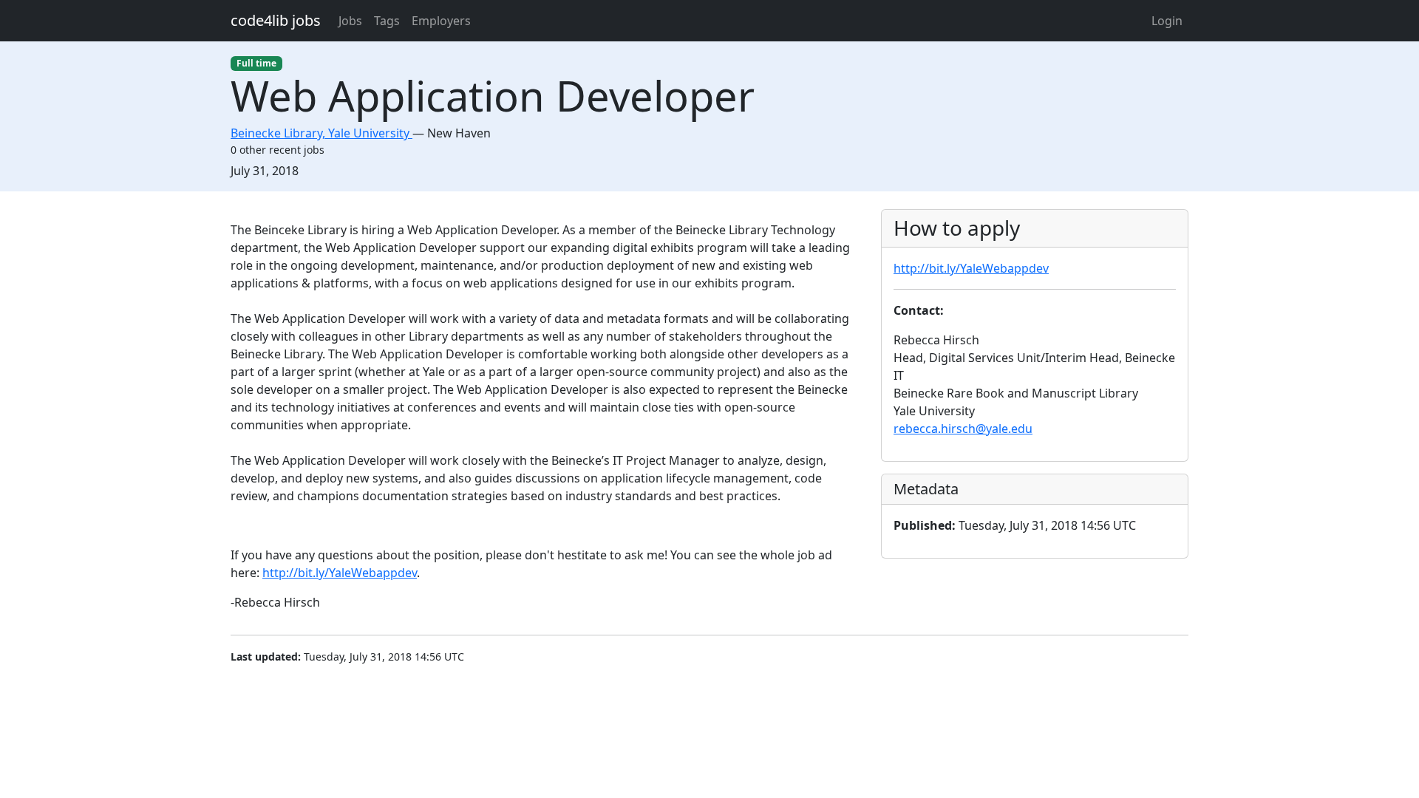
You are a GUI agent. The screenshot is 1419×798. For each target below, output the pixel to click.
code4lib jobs (276, 20)
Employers (441, 21)
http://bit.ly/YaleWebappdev (339, 573)
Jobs (350, 21)
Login (1166, 21)
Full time (256, 63)
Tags (387, 21)
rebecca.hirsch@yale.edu (963, 428)
